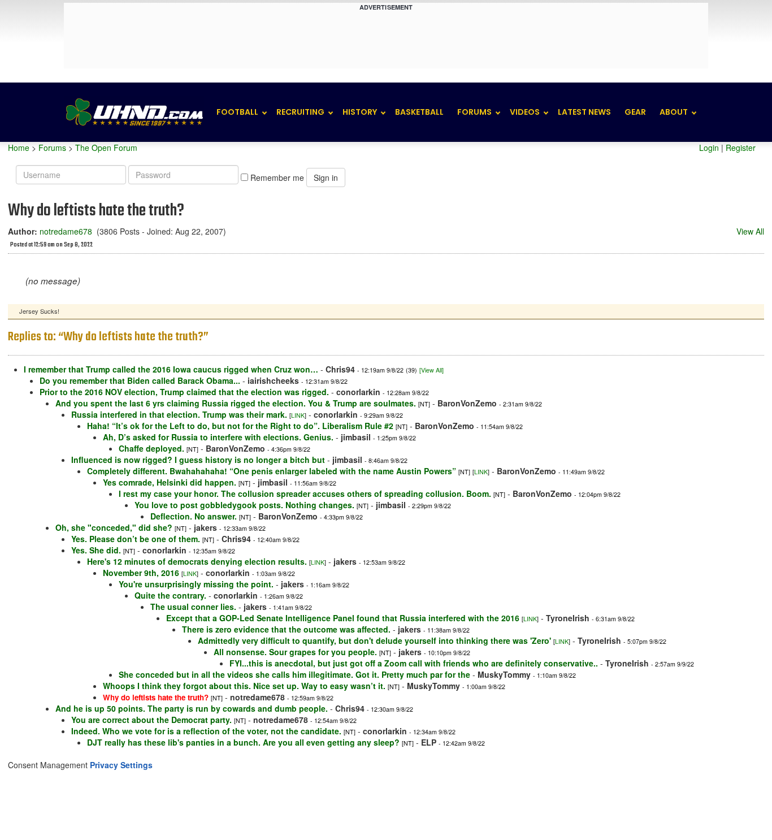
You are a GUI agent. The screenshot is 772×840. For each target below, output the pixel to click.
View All (750, 231)
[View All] (431, 370)
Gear (635, 112)
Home (18, 147)
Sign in (326, 177)
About (674, 112)
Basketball (419, 112)
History (359, 112)
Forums (474, 112)
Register (741, 147)
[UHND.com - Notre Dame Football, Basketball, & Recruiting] (134, 112)
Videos (525, 112)
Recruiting (300, 112)
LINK (298, 415)
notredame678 (66, 231)
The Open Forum (106, 147)
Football (237, 112)
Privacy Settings (121, 764)
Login (709, 147)
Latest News (584, 112)
